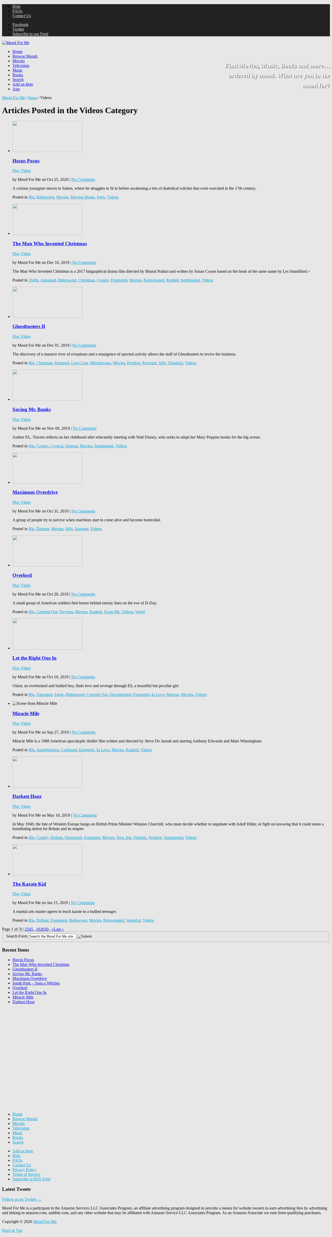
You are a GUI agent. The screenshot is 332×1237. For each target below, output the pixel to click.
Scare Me (112, 612)
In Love (157, 694)
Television (20, 65)
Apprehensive (47, 750)
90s (31, 197)
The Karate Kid (29, 884)
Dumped (62, 363)
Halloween (45, 197)
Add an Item (22, 84)
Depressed (73, 837)
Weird (140, 612)
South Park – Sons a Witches (36, 983)
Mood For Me (13, 97)
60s (31, 446)
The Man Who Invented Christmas (49, 243)
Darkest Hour (27, 796)
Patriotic (140, 837)
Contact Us (21, 15)
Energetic (86, 750)
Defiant (56, 837)
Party (101, 197)
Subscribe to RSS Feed (31, 1179)
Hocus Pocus (25, 160)
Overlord (22, 575)
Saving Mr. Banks (31, 409)
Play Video (21, 170)
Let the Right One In (34, 658)
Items (32, 97)
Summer (81, 529)
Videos (113, 197)
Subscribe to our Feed (30, 34)
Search (18, 79)
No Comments (83, 179)
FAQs (17, 11)
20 (42, 929)
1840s (33, 280)
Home (17, 51)
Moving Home (83, 197)
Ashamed (48, 280)
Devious (66, 612)
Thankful (175, 363)
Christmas (86, 280)
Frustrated (119, 280)
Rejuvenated (153, 280)
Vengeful (133, 920)
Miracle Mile (25, 713)
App (16, 89)
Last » (59, 929)
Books (17, 75)
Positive (133, 363)
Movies (18, 61)
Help (16, 6)
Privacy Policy (24, 1169)
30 (46, 929)
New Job (123, 837)
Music (17, 70)
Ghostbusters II (28, 326)
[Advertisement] (41, 1040)
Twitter (18, 29)
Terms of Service (26, 1174)
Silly (162, 363)
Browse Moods (25, 56)
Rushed (172, 280)
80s (31, 363)
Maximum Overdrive (35, 492)
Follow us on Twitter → (22, 1199)
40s (31, 612)
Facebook (20, 24)
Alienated (44, 694)
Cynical (56, 446)
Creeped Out (46, 612)
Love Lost (79, 363)
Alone (59, 694)
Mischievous (100, 363)
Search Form (16, 936)
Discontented (120, 694)
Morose (173, 694)
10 (38, 929)
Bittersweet (67, 280)
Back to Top (12, 1230)
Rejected (149, 363)
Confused (69, 750)
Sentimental (190, 280)
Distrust (71, 446)
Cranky (103, 280)
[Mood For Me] (15, 42)
